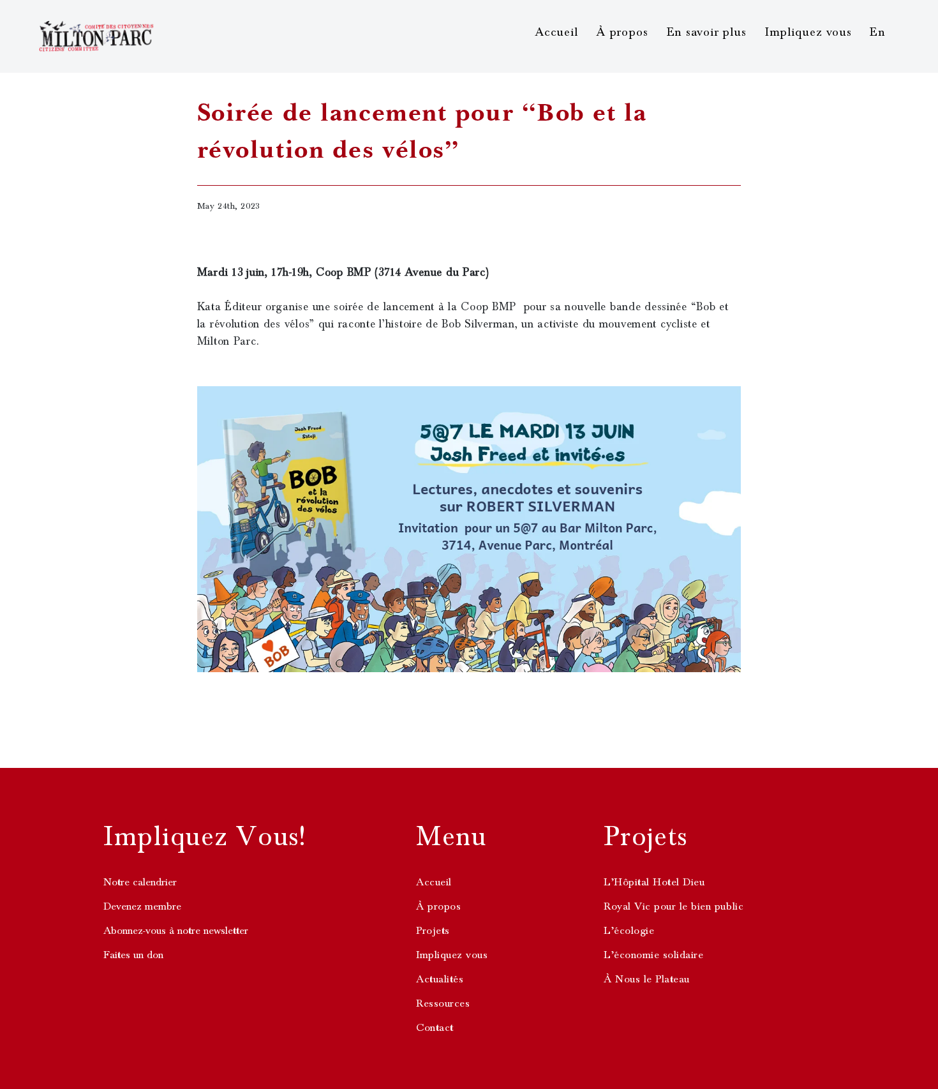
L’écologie (629, 930)
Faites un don (133, 955)
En (878, 32)
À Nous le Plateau (647, 979)
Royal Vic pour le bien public (673, 906)
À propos (622, 32)
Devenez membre (142, 906)
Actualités (439, 979)
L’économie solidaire (653, 955)
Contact (435, 1027)
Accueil (556, 32)
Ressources (443, 1003)
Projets (433, 930)
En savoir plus (707, 32)
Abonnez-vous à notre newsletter (175, 930)
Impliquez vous (808, 32)
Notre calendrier (140, 882)
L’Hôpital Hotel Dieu (654, 882)
